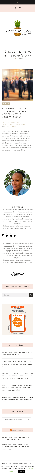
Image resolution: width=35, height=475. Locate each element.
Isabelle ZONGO (11, 127)
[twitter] (3, 235)
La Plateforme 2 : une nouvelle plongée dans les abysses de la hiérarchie (17, 364)
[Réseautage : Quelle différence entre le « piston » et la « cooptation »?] (17, 85)
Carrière (6, 122)
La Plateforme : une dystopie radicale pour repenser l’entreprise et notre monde (17, 399)
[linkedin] (11, 236)
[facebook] (7, 236)
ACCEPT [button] (21, 472)
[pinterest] (15, 236)
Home (14, 59)
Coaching (15, 122)
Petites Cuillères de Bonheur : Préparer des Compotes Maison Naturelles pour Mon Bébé (17, 388)
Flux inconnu (18, 430)
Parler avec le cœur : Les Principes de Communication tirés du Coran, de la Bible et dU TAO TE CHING (17, 376)
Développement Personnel (13, 124)
